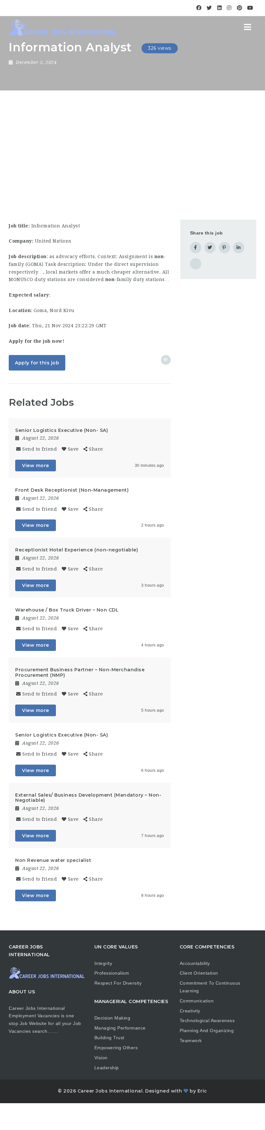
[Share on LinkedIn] (238, 247)
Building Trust (109, 1037)
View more (35, 465)
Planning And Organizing (207, 1030)
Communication (197, 1000)
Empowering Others (116, 1047)
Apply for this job (37, 363)
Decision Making (112, 1017)
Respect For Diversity (118, 983)
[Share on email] (195, 263)
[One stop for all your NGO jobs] (63, 27)
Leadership (106, 1067)
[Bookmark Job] (166, 360)
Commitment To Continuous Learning (210, 986)
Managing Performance (120, 1028)
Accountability (195, 963)
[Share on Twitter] (210, 247)
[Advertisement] (132, 139)
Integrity (103, 963)
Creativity (190, 1010)
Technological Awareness (207, 1020)
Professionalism (111, 973)
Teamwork (191, 1040)
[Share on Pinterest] (224, 247)
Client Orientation (199, 973)
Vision (101, 1057)
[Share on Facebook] (195, 247)
